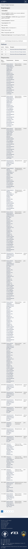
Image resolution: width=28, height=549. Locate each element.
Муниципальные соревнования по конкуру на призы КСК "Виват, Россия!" (10, 163)
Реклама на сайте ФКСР (6, 520)
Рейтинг (4, 44)
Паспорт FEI (3, 527)
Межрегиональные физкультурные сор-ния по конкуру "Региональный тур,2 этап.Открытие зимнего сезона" (10, 487)
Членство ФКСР (4, 521)
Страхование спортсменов (6, 528)
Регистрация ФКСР (5, 523)
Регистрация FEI (4, 524)
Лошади (7, 5)
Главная (2, 5)
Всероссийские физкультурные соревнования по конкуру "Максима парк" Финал (10, 496)
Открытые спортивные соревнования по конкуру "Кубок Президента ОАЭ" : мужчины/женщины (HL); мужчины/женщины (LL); (10, 449)
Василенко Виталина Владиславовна (18, 49)
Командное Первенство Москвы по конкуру (8, 424)
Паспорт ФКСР (4, 525)
